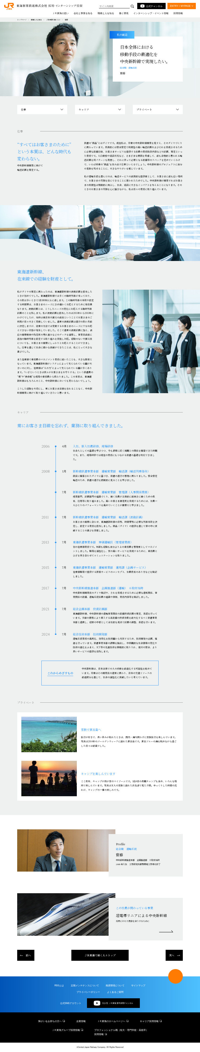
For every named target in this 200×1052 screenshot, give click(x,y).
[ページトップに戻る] (175, 976)
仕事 (23, 109)
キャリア (84, 109)
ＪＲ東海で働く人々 (53, 20)
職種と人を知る (36, 20)
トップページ (22, 20)
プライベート (144, 109)
